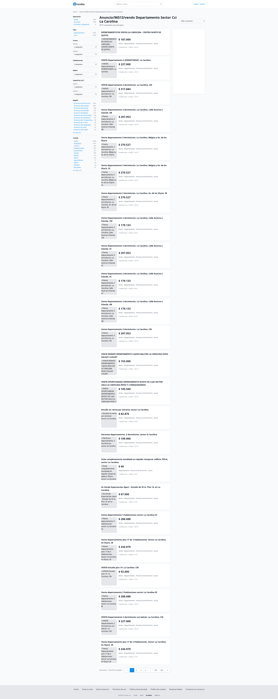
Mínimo (75, 44)
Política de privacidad (138, 689)
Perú (141, 695)
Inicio (75, 12)
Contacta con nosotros (195, 689)
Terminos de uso (119, 689)
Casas (196, 4)
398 (155, 670)
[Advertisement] (188, 61)
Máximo (75, 51)
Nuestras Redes (175, 689)
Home (76, 689)
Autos (202, 4)
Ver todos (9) (77, 133)
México (157, 695)
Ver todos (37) (77, 170)
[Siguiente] (167, 670)
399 (162, 670)
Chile (135, 695)
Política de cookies (158, 689)
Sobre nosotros (102, 689)
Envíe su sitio (87, 689)
